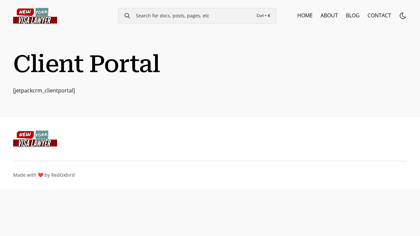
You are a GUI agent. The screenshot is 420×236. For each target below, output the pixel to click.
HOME (305, 15)
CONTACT (379, 15)
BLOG (353, 15)
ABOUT (329, 15)
